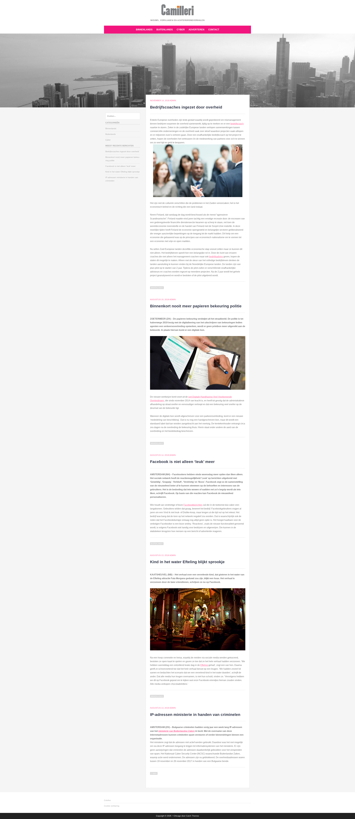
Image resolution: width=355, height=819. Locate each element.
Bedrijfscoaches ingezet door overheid (186, 107)
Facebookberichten (192, 505)
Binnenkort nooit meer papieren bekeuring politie (196, 306)
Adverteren (196, 29)
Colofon (107, 800)
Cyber (181, 29)
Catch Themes (192, 816)
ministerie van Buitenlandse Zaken (176, 731)
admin (173, 100)
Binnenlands (144, 29)
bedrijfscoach (237, 124)
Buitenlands (164, 29)
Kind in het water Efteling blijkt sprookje (187, 562)
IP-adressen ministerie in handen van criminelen (195, 714)
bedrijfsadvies (216, 256)
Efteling (204, 665)
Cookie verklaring (111, 806)
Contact (213, 29)
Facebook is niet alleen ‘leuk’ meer (182, 462)
